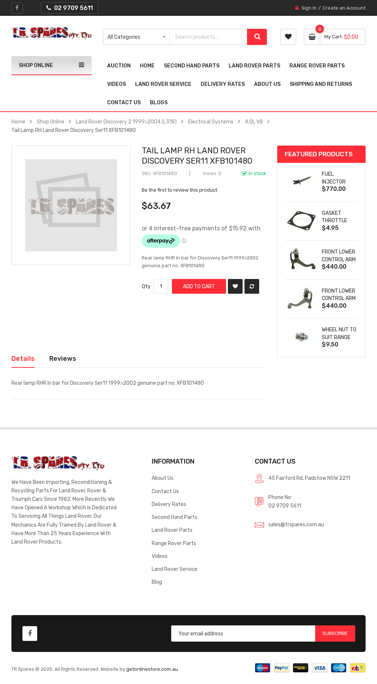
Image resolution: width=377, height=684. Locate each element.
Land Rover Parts (172, 530)
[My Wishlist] (288, 37)
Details (23, 358)
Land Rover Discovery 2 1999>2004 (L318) (126, 122)
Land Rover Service (174, 569)
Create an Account (344, 8)
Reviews (62, 358)
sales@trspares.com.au (296, 524)
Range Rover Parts (174, 543)
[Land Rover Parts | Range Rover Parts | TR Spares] (51, 33)
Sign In (309, 8)
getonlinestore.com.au (152, 669)
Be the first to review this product (179, 190)
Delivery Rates (169, 504)
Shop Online (50, 122)
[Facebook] (17, 8)
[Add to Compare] (251, 286)
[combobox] (208, 36)
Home (18, 122)
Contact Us (165, 491)
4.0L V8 (254, 122)
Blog (157, 582)
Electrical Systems (210, 122)
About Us (162, 478)
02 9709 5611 (284, 506)
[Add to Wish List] (235, 286)
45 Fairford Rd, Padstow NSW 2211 (309, 478)
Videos (160, 556)
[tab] (23, 358)
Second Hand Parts (174, 517)
